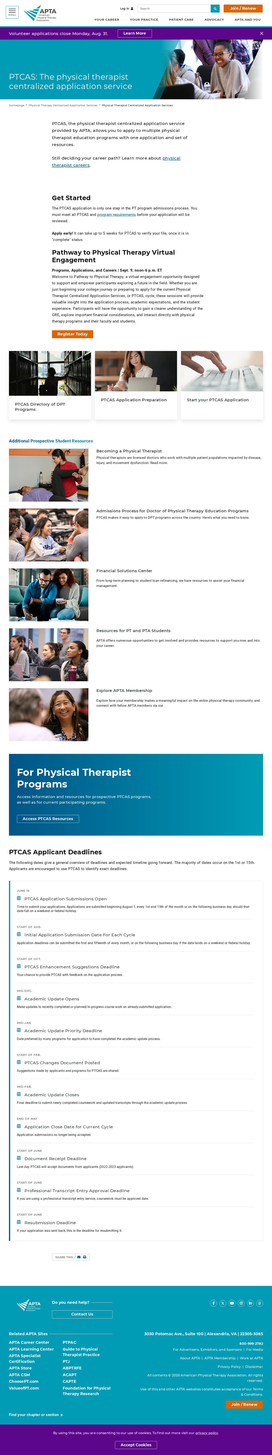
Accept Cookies (136, 1445)
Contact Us (82, 1314)
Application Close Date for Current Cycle (68, 1126)
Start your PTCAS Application (218, 400)
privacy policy (207, 1433)
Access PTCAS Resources (48, 819)
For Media (254, 1350)
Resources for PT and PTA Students (133, 630)
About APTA (190, 1358)
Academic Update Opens (51, 998)
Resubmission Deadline (50, 1222)
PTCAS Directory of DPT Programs (40, 407)
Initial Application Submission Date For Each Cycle (79, 934)
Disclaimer (254, 1367)
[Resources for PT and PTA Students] (48, 654)
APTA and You (248, 19)
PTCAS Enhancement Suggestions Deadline (72, 966)
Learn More (134, 33)
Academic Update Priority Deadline (63, 1030)
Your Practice (144, 19)
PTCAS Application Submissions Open (65, 898)
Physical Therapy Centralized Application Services (63, 105)
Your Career (106, 19)
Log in (124, 8)
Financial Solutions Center (124, 570)
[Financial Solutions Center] (48, 594)
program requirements (116, 214)
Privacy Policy (229, 1367)
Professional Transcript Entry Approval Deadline (77, 1190)
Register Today (73, 334)
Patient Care (181, 19)
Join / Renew (243, 8)
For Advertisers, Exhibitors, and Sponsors (207, 1350)
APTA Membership (220, 1358)
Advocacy (214, 19)
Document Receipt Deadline (55, 1158)
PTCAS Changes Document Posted (62, 1062)
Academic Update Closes (51, 1094)
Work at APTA (251, 1358)
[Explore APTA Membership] (48, 714)
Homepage (16, 105)
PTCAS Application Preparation (134, 400)
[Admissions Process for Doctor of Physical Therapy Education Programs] (48, 535)
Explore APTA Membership (124, 690)
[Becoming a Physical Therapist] (48, 475)
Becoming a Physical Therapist (129, 451)
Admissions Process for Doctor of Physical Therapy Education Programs (172, 511)
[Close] (262, 33)
